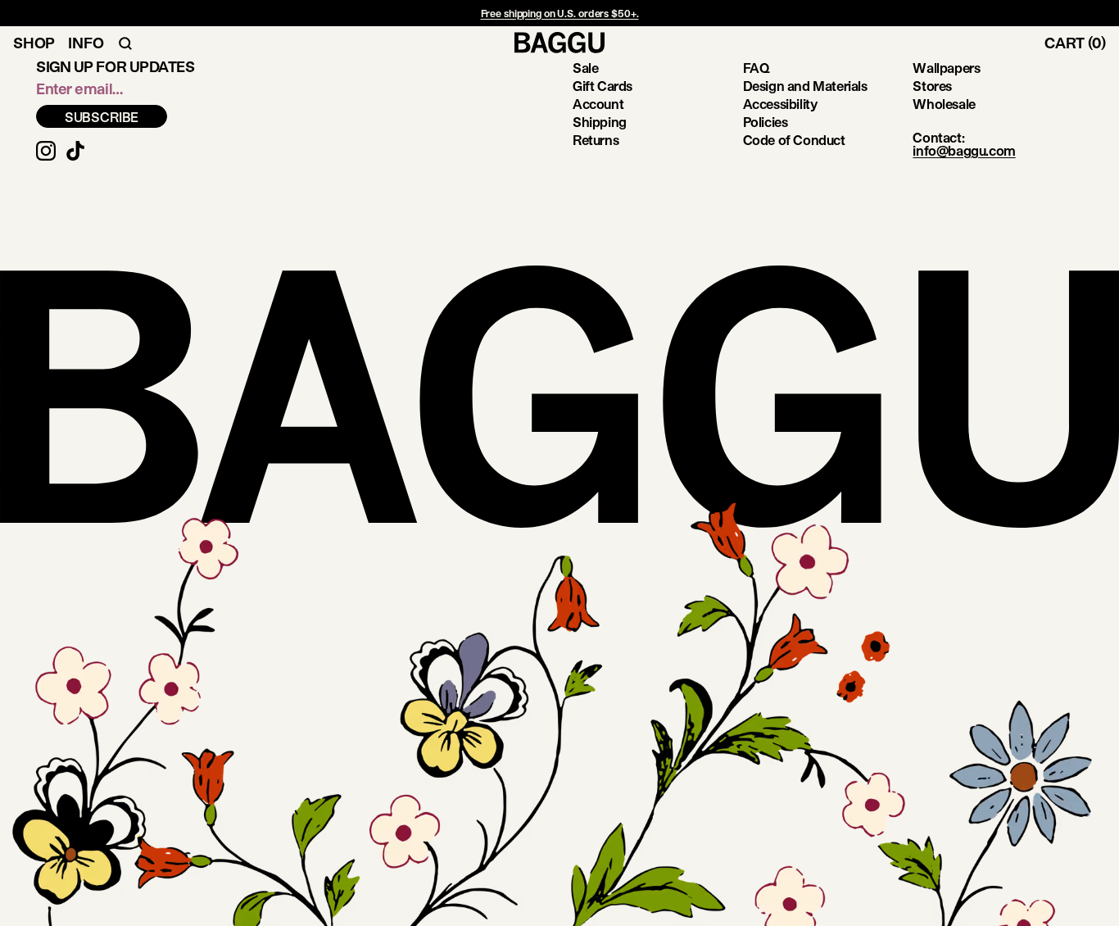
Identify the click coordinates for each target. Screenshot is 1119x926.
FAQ (756, 67)
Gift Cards (602, 85)
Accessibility (780, 103)
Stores (932, 85)
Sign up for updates (115, 66)
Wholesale (944, 103)
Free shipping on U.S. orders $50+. (560, 13)
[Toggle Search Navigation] (125, 43)
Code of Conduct (794, 140)
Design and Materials (805, 85)
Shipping (600, 121)
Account (598, 103)
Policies (765, 121)
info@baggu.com (964, 150)
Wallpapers (946, 67)
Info (85, 43)
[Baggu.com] (559, 42)
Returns (595, 140)
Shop (34, 43)
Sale (585, 67)
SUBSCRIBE (102, 117)
